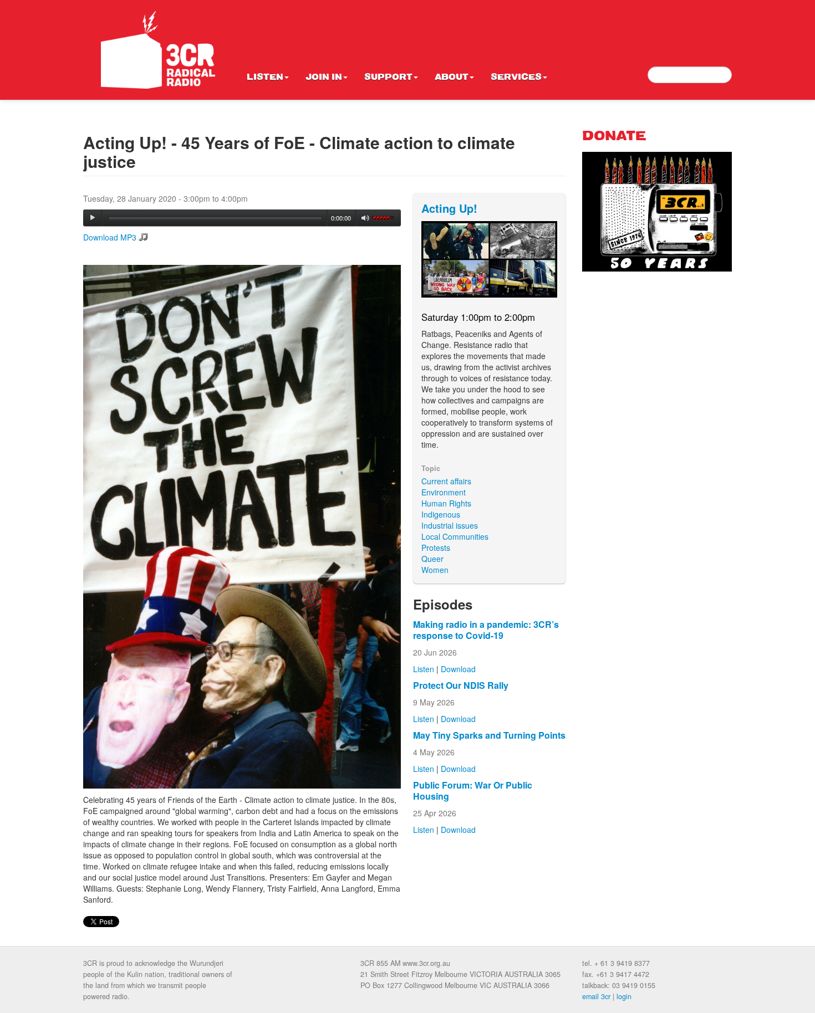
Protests (435, 547)
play (92, 217)
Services (516, 77)
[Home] (158, 50)
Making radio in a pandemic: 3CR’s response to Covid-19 (486, 630)
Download (458, 668)
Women (435, 569)
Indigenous (440, 514)
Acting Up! (449, 208)
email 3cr (596, 996)
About (451, 77)
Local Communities (454, 536)
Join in (323, 77)
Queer (432, 558)
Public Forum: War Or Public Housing (472, 790)
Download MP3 (109, 237)
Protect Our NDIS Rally (460, 685)
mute (365, 218)
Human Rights (446, 503)
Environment (443, 492)
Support (388, 77)
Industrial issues (449, 525)
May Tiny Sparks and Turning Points (489, 735)
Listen (265, 77)
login (624, 996)
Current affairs (446, 481)
